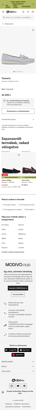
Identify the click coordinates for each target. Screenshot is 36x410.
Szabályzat (8, 404)
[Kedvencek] (28, 11)
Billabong (21, 234)
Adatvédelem (26, 407)
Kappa (20, 243)
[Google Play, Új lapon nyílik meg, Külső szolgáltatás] (11, 350)
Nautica (5, 248)
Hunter (21, 229)
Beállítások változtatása (21, 404)
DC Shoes (5, 225)
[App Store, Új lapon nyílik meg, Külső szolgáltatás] (24, 350)
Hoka (4, 229)
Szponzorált (5, 151)
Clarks (4, 234)
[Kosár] (32, 11)
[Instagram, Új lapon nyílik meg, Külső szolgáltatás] (11, 386)
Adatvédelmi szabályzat (12, 407)
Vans (3, 243)
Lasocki (21, 248)
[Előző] (2, 4)
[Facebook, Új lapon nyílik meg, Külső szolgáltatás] (24, 386)
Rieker (20, 238)
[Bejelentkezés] (23, 11)
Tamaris (6, 78)
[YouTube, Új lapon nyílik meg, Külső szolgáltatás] (18, 386)
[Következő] (33, 4)
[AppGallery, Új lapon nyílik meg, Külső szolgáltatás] (18, 355)
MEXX (4, 238)
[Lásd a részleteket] (33, 119)
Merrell (21, 225)
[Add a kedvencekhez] (33, 30)
